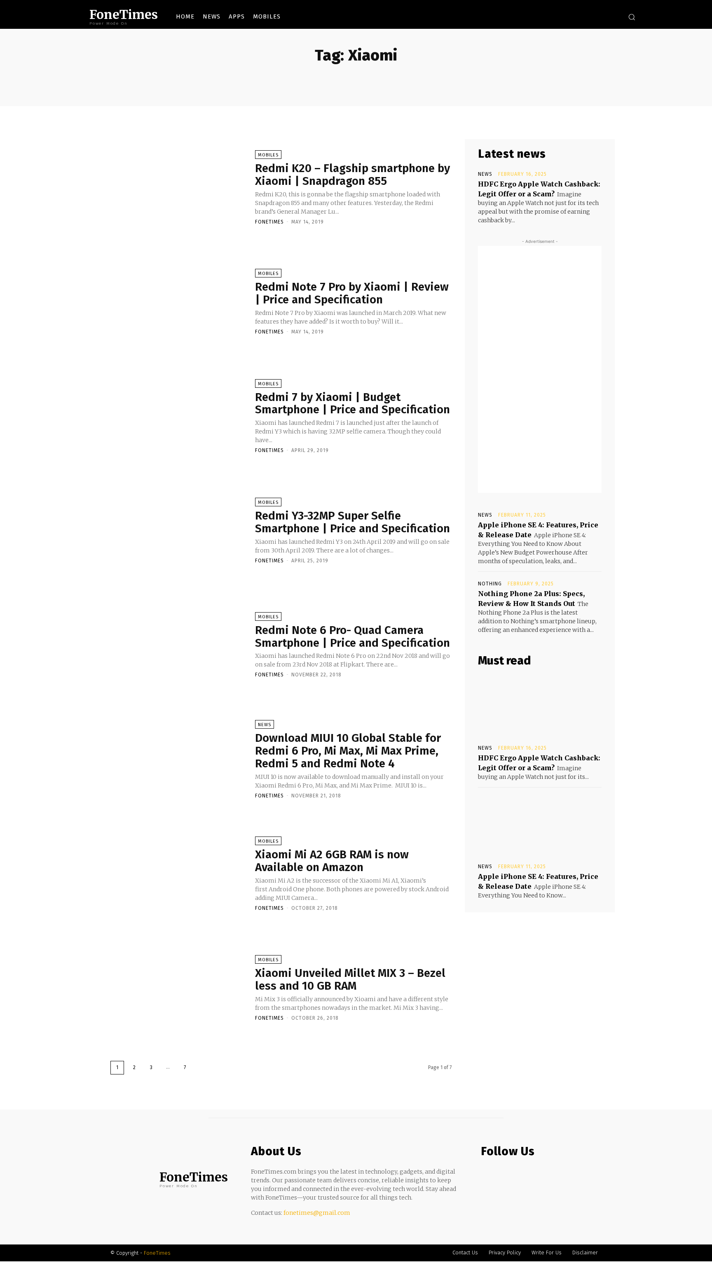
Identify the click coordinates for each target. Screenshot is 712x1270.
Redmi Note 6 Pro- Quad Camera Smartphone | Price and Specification (352, 636)
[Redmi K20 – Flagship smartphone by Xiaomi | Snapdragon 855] (178, 187)
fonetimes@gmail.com (316, 1212)
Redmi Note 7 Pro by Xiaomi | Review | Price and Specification (352, 293)
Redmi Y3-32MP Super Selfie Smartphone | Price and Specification (352, 522)
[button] (632, 17)
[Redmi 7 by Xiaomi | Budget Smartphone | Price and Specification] (178, 416)
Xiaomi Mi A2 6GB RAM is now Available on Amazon (332, 861)
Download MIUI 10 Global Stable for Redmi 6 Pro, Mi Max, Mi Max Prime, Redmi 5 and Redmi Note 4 (348, 750)
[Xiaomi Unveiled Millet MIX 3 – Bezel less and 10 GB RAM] (178, 987)
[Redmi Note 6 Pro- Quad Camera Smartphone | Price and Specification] (178, 644)
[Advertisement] (540, 369)
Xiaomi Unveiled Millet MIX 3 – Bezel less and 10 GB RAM (350, 979)
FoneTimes (269, 222)
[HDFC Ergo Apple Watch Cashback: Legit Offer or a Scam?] (540, 706)
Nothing (490, 583)
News (264, 724)
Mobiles (268, 155)
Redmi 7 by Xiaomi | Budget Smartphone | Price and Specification (352, 403)
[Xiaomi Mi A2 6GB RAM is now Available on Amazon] (178, 873)
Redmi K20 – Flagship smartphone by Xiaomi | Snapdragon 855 (352, 174)
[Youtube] (613, 16)
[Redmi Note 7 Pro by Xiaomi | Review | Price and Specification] (178, 301)
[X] (601, 16)
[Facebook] (576, 16)
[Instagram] (588, 16)
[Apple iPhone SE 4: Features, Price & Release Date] (540, 824)
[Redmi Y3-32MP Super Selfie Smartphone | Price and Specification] (178, 530)
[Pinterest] (519, 1176)
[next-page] (201, 1067)
